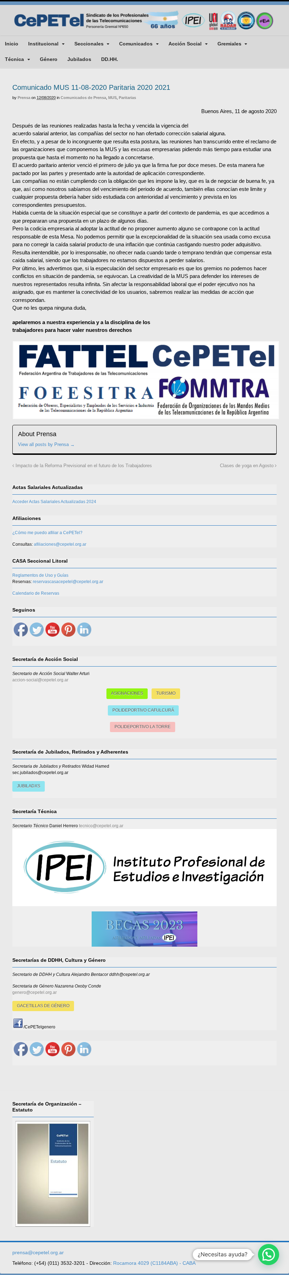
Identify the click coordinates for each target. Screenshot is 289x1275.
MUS (112, 97)
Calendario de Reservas (35, 593)
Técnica (14, 59)
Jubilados (79, 59)
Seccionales (89, 44)
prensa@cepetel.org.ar (38, 1252)
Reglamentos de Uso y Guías (40, 575)
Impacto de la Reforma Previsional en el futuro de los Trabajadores (83, 465)
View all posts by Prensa (46, 444)
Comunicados (136, 44)
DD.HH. (109, 59)
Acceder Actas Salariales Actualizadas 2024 (54, 501)
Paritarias (127, 97)
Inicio (11, 44)
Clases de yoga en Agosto (247, 465)
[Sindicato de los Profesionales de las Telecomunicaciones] (144, 30)
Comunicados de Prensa (83, 97)
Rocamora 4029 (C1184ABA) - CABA (154, 1263)
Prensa (24, 97)
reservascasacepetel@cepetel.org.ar (68, 581)
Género (48, 59)
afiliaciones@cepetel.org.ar (60, 544)
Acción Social (185, 44)
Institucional (43, 44)
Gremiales (229, 44)
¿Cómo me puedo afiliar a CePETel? (47, 532)
